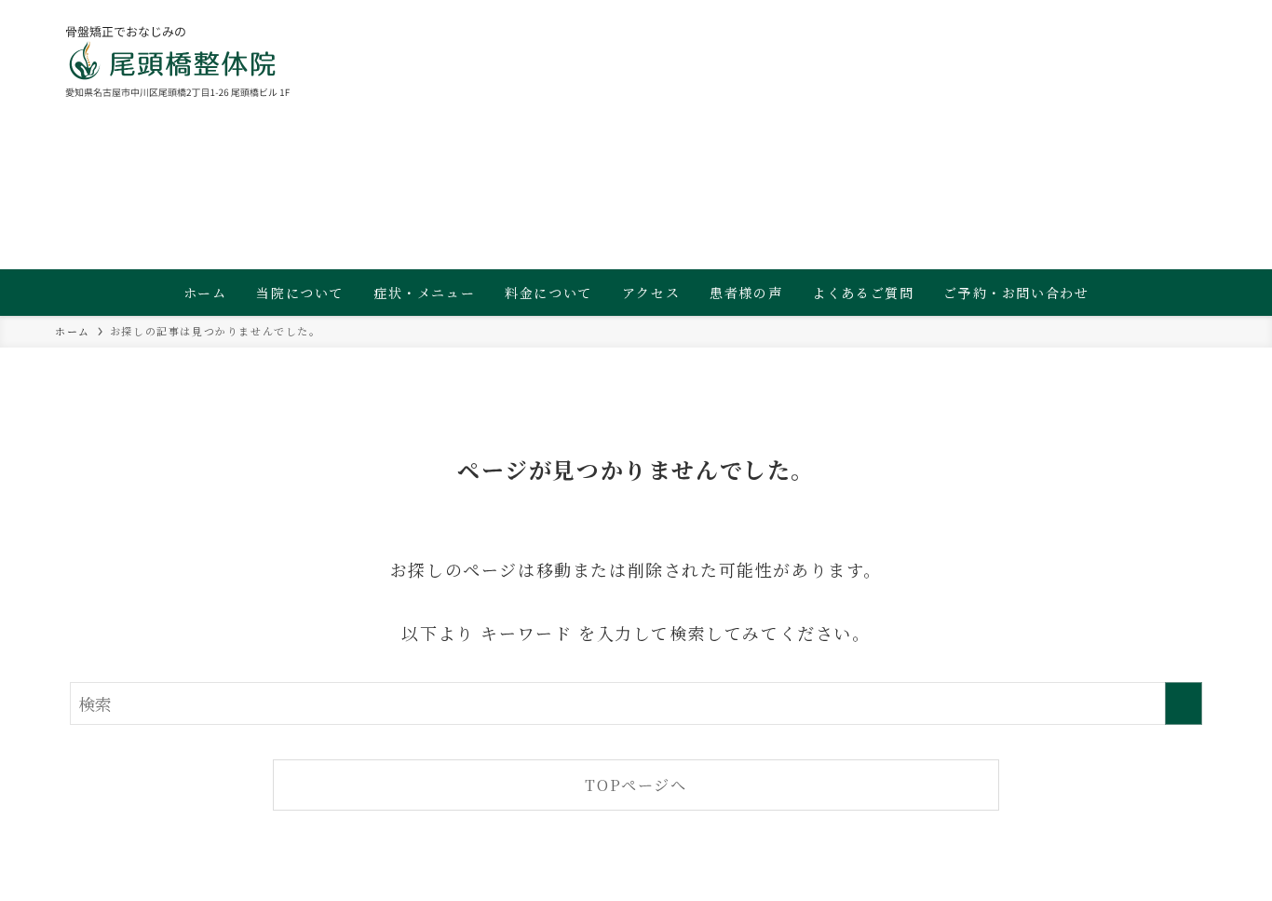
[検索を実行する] (1183, 703)
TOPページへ (635, 784)
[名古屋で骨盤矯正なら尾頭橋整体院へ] (178, 60)
